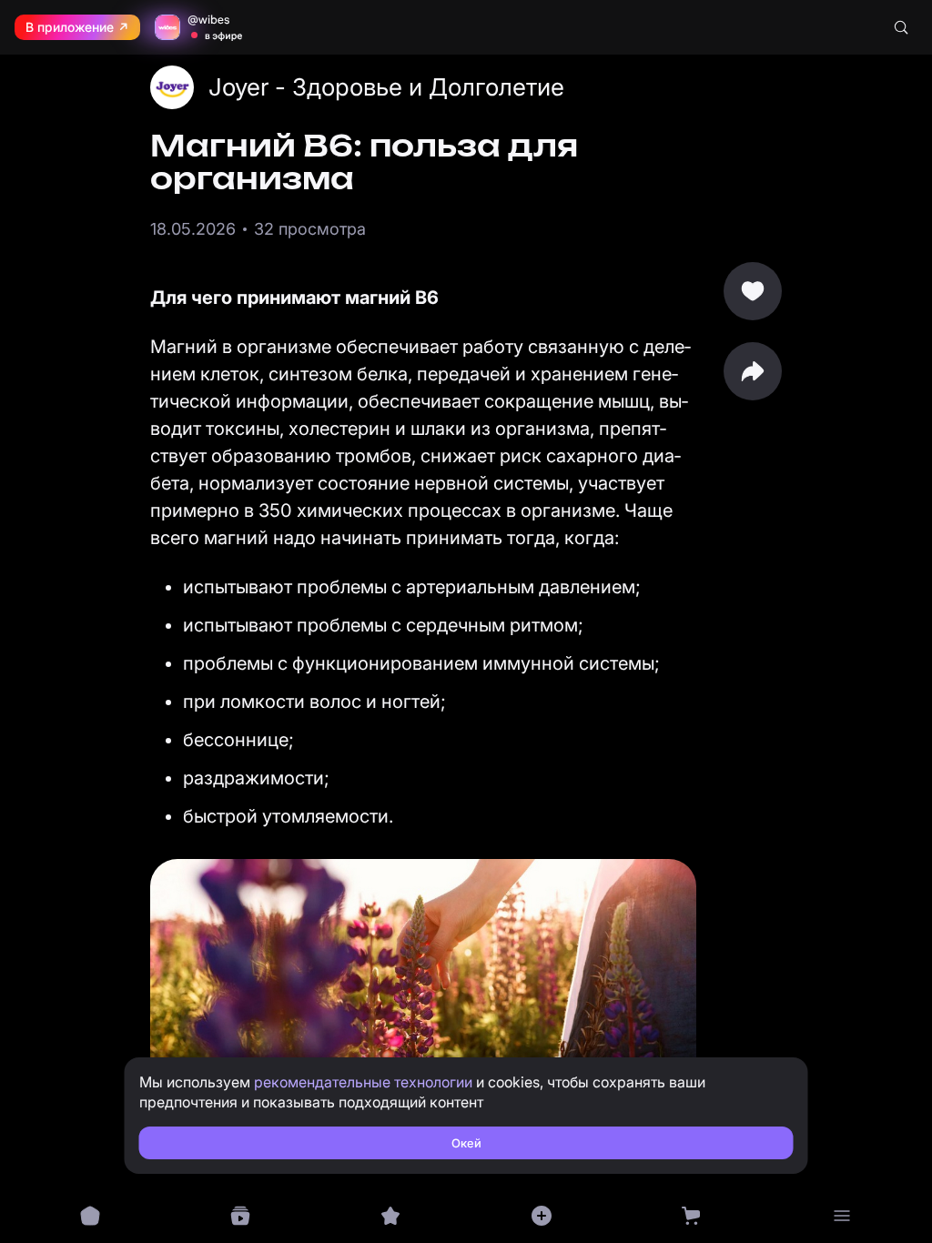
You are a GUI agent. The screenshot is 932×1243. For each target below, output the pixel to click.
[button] (753, 371)
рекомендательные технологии (363, 1082)
